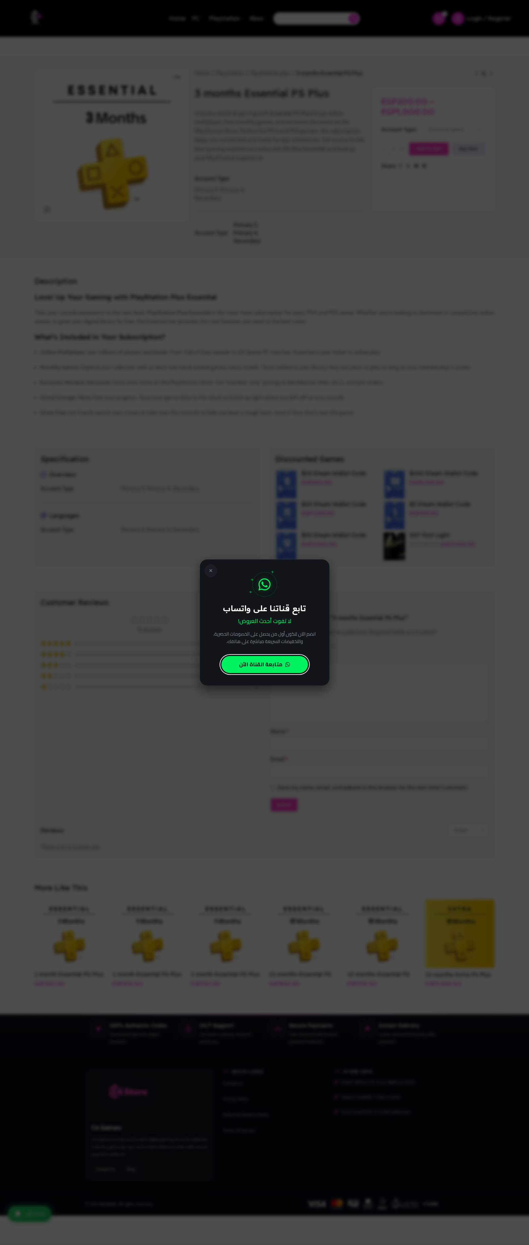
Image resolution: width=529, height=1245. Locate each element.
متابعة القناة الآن (260, 664)
